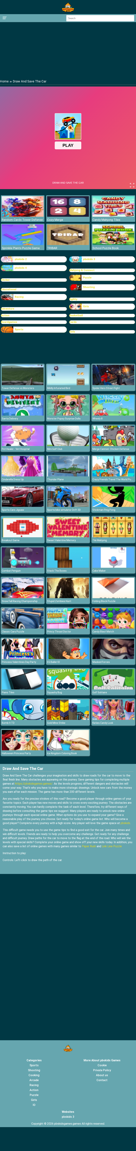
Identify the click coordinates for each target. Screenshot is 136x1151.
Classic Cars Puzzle (13, 631)
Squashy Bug (54, 692)
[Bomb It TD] (23, 719)
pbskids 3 (89, 259)
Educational (8, 289)
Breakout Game (10, 540)
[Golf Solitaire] (113, 688)
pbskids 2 (21, 259)
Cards (73, 322)
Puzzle (87, 277)
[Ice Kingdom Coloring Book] (68, 749)
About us (102, 1075)
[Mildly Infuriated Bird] (68, 384)
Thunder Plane (55, 479)
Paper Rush (89, 846)
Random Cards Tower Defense (22, 219)
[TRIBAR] (68, 244)
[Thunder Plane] (68, 475)
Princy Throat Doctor (59, 631)
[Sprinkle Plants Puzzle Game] (23, 244)
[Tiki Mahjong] (113, 536)
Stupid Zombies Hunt (59, 601)
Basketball (76, 315)
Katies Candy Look (102, 722)
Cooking (34, 1075)
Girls (86, 306)
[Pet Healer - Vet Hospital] (23, 445)
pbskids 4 (21, 267)
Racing (19, 296)
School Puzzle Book (105, 248)
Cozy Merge (55, 219)
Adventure (7, 308)
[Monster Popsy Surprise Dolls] (68, 414)
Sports (19, 329)
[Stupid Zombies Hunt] (68, 597)
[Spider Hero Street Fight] (113, 384)
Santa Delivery (10, 418)
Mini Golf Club (54, 449)
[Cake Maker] (113, 566)
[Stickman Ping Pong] (113, 506)
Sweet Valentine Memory (61, 540)
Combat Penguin (11, 570)
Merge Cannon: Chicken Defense (110, 449)
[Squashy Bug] (68, 688)
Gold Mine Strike (56, 722)
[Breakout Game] (23, 536)
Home (4, 81)
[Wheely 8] (113, 414)
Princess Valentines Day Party (19, 662)
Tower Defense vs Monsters (18, 388)
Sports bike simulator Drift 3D (64, 509)
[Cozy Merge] (68, 215)
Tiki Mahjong (99, 540)
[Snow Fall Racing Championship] (23, 597)
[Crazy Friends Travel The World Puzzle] (113, 475)
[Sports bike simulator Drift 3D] (68, 506)
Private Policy (102, 1070)
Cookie (102, 1065)
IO (34, 1105)
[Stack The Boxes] (68, 566)
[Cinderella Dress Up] (23, 475)
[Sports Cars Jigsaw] (23, 506)
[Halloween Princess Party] (23, 749)
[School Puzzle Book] (113, 244)
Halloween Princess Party (16, 753)
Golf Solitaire (99, 692)
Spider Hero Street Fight (106, 388)
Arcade (34, 1080)
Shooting (89, 287)
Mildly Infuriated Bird (58, 388)
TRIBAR (52, 248)
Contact (102, 1080)
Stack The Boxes (57, 570)
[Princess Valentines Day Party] (23, 658)
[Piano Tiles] (23, 688)
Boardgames (9, 322)
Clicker (5, 279)
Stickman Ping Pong (103, 509)
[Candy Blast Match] (113, 627)
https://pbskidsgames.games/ (34, 783)
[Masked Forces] (113, 658)
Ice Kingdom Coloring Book (62, 753)
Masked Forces (101, 662)
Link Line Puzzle (112, 846)
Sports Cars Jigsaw (13, 509)
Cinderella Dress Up (13, 479)
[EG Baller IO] (68, 658)
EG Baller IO (53, 662)
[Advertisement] (68, 50)
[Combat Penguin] (23, 566)
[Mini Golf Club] (68, 445)
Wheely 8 (97, 418)
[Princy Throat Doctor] (68, 627)
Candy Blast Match (103, 631)
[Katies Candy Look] (113, 719)
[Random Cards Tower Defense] (23, 215)
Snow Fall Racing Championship (20, 601)
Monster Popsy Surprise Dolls (64, 418)
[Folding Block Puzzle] (113, 597)
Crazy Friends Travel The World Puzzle (114, 479)
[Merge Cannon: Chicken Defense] (113, 445)
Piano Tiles (8, 692)
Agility (73, 299)
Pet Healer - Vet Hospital (16, 449)
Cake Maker (99, 570)
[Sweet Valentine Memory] (68, 536)
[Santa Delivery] (23, 414)
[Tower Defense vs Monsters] (23, 384)
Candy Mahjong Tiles (106, 219)
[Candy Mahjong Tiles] (113, 215)
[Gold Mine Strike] (68, 719)
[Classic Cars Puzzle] (23, 627)
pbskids (125, 823)
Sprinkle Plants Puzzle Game (21, 248)
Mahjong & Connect (82, 270)
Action (5, 315)
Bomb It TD (8, 722)
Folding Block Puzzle (103, 601)
